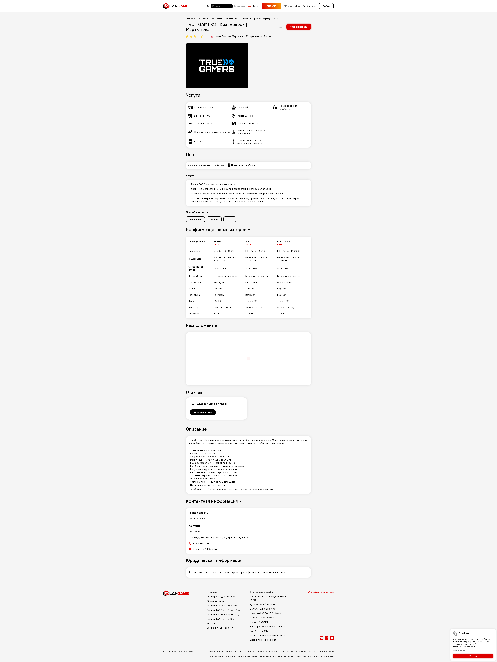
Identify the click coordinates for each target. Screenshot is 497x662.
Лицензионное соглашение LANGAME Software (308, 651)
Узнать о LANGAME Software (265, 613)
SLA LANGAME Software (222, 656)
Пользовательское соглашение (261, 651)
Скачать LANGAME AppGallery (223, 614)
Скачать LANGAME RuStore (221, 618)
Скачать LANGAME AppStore (222, 605)
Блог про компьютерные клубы (267, 626)
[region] (248, 278)
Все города (239, 6)
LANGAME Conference (262, 617)
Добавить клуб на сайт (262, 604)
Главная (189, 18)
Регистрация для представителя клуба (268, 598)
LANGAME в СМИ (259, 630)
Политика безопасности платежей (315, 656)
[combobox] (222, 6)
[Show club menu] (280, 27)
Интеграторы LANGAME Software (268, 635)
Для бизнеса (309, 6)
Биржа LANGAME (259, 622)
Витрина (211, 623)
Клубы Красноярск (205, 18)
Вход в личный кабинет (220, 627)
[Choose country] (208, 6)
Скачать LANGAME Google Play (223, 609)
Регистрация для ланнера (221, 596)
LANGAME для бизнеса (262, 608)
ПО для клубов (292, 6)
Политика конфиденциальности (223, 651)
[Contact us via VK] (321, 638)
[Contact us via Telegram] (326, 638)
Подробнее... (460, 650)
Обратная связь (215, 601)
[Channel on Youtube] (332, 638)
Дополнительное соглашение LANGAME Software (265, 656)
